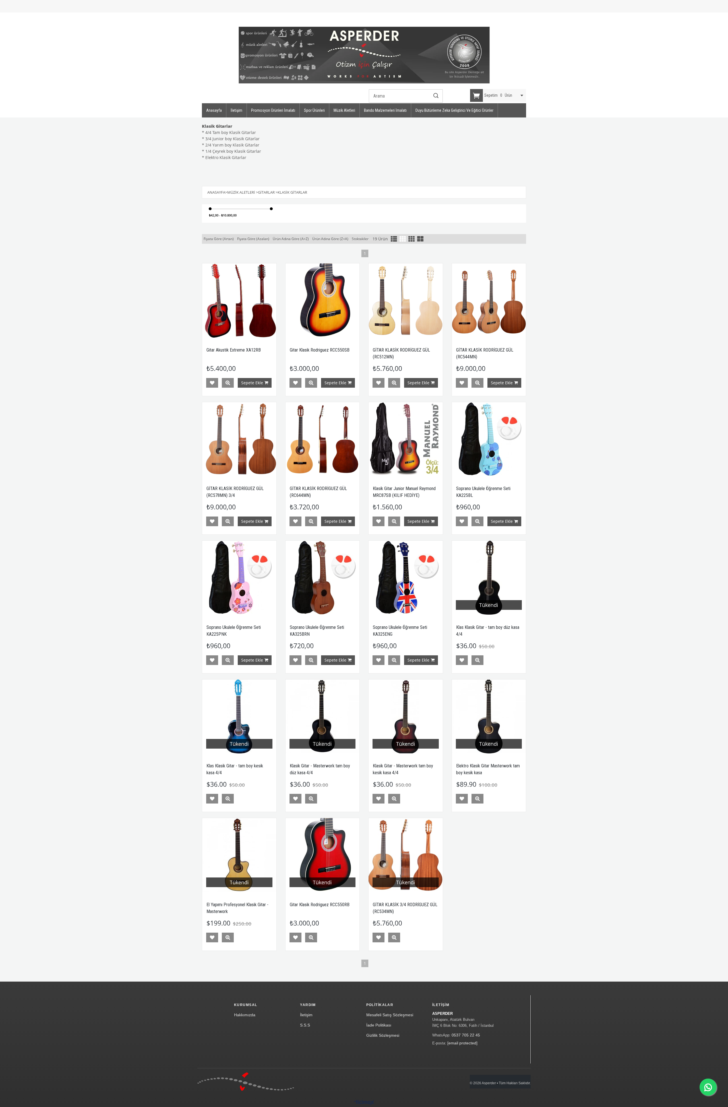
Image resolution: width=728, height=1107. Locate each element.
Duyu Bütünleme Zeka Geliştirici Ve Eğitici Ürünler (454, 110)
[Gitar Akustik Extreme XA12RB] (239, 300)
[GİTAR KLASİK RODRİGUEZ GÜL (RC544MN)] (489, 300)
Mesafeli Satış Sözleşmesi (389, 1015)
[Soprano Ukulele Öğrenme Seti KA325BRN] (323, 578)
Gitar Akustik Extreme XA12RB (233, 350)
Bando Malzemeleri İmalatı (385, 110)
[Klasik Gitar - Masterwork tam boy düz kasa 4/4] (323, 717)
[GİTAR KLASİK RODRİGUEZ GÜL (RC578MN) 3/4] (239, 439)
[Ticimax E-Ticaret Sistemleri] (364, 1103)
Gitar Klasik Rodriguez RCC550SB (319, 350)
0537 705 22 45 (466, 1035)
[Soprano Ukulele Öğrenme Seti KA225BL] (489, 439)
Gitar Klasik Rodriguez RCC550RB (319, 904)
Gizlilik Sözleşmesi (382, 1035)
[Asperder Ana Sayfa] (245, 1081)
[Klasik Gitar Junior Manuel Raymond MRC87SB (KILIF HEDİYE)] (406, 439)
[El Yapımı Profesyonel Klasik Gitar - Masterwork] (239, 855)
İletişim (236, 110)
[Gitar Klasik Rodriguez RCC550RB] (323, 855)
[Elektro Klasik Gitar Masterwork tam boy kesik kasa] (489, 717)
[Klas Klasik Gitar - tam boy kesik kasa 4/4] (239, 717)
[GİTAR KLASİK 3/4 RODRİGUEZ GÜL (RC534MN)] (406, 855)
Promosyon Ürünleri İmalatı (273, 110)
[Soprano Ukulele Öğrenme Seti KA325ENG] (406, 578)
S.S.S (305, 1025)
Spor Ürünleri (314, 110)
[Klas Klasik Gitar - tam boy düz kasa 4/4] (489, 578)
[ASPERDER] (364, 55)
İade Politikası (378, 1025)
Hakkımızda (244, 1015)
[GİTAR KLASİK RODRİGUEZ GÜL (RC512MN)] (406, 300)
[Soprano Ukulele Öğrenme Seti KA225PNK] (239, 578)
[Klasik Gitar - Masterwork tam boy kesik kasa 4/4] (406, 717)
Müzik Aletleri (344, 110)
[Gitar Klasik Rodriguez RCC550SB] (323, 300)
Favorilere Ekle (212, 383)
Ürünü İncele (228, 383)
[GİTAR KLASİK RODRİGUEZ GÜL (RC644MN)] (323, 439)
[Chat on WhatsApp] (708, 1087)
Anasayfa (214, 110)
